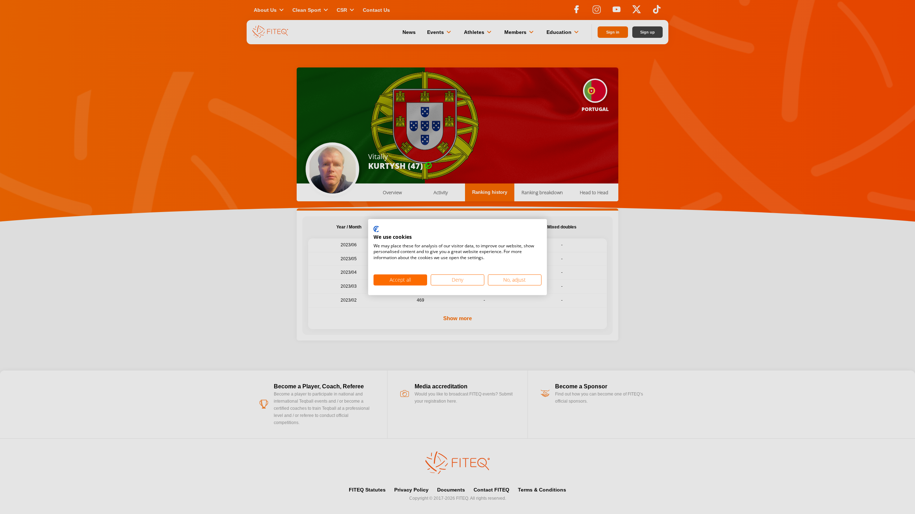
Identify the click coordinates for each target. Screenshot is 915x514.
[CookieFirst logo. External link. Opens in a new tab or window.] (376, 229)
